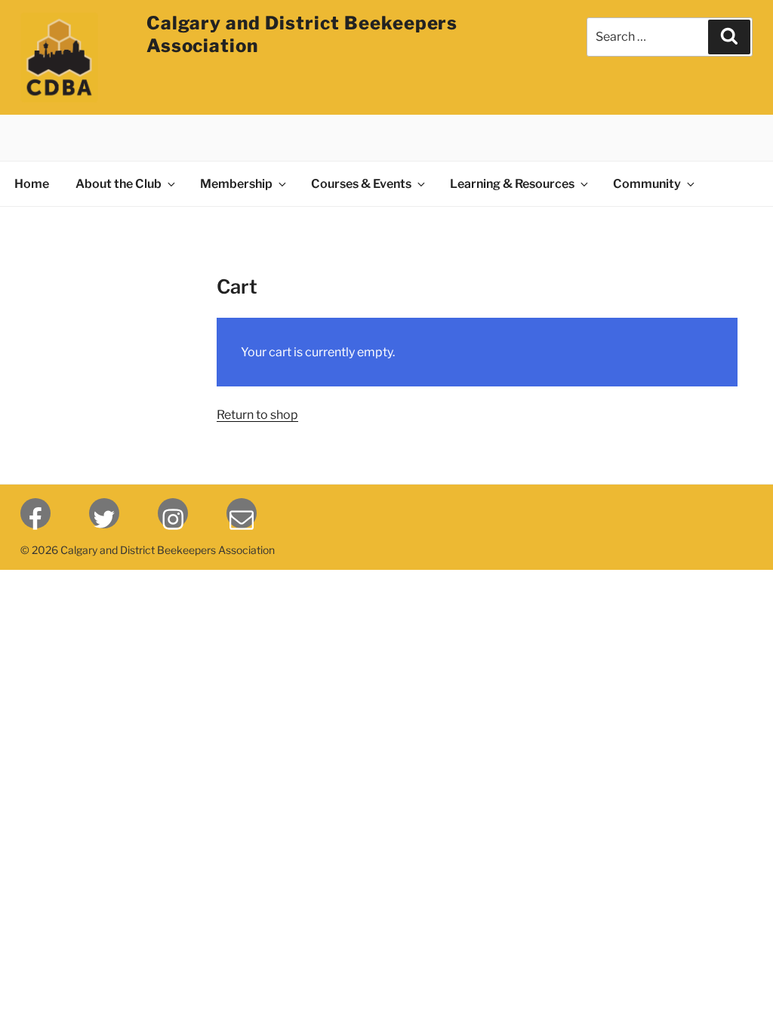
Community (647, 184)
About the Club (118, 184)
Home (31, 184)
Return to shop (257, 415)
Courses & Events (361, 184)
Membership (236, 184)
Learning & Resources (512, 184)
